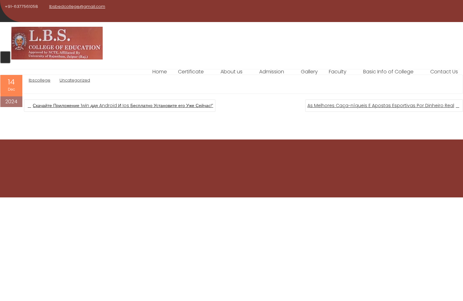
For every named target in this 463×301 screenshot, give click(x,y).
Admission (271, 71)
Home (159, 71)
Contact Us (444, 71)
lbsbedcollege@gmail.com (77, 6)
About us (231, 71)
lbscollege (39, 80)
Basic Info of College (388, 71)
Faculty (337, 71)
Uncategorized (75, 80)
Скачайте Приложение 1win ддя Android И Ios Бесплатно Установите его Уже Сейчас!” (123, 105)
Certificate (191, 71)
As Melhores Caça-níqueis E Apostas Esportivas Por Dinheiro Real (380, 105)
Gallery (309, 71)
